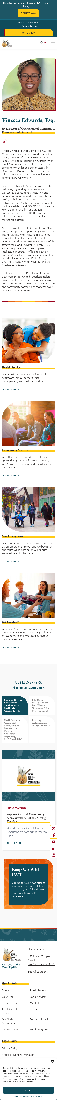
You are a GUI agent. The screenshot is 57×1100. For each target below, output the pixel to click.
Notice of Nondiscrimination (18, 1054)
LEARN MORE (9, 475)
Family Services (38, 990)
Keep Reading (14, 843)
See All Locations (38, 971)
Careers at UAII (10, 1029)
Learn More (9, 389)
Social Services (38, 996)
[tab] (15, 705)
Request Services (29, 26)
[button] (52, 1062)
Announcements (17, 807)
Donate (6, 990)
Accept (28, 1090)
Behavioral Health (40, 1019)
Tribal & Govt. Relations (28, 22)
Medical (34, 1002)
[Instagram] (53, 855)
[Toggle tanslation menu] (43, 42)
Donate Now (28, 13)
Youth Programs (39, 1029)
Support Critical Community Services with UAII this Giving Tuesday (26, 817)
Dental (33, 1009)
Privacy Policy (36, 1096)
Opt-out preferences (21, 1096)
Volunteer (7, 996)
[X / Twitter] (53, 828)
